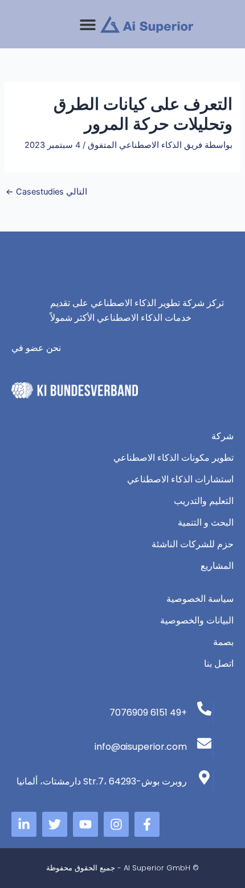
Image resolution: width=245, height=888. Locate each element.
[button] (87, 24)
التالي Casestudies (46, 192)
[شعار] (146, 24)
